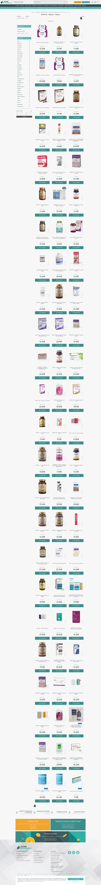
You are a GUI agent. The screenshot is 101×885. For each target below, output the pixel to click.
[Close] (83, 877)
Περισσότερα (75, 881)
